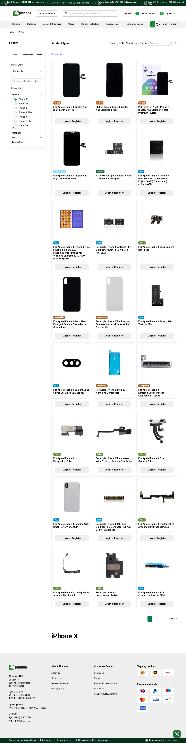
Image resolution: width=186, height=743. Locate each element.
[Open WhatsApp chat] (177, 734)
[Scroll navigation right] (152, 24)
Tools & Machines (134, 24)
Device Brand (17, 65)
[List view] (175, 43)
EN (129, 13)
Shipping (98, 678)
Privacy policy (46, 740)
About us (55, 673)
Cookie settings (64, 740)
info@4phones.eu (22, 721)
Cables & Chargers (52, 24)
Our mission (56, 678)
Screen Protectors (90, 24)
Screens (16, 24)
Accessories (112, 24)
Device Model (17, 88)
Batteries (31, 24)
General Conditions (60, 683)
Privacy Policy (57, 688)
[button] (56, 54)
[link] (149, 619)
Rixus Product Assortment (106, 694)
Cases (71, 24)
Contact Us (99, 673)
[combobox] (92, 13)
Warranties (99, 688)
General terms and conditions (22, 740)
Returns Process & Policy (105, 683)
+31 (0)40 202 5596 (168, 24)
